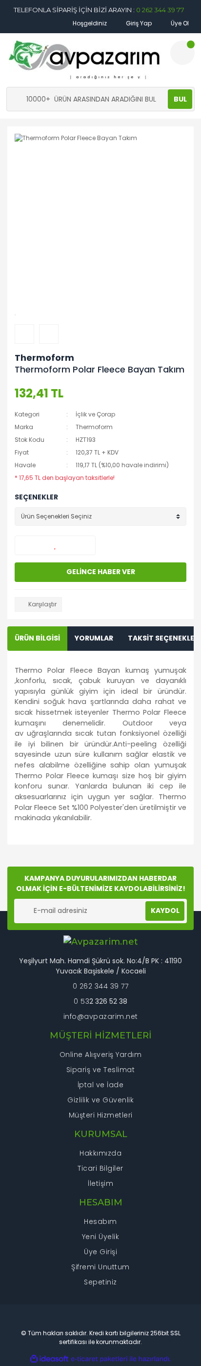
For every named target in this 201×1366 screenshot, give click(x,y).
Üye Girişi (100, 1252)
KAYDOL (165, 910)
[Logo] (85, 60)
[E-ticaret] (99, 1358)
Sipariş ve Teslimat (100, 1070)
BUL (180, 99)
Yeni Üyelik (101, 1237)
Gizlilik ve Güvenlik (100, 1100)
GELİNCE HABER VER (100, 572)
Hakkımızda (100, 1153)
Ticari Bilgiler (100, 1168)
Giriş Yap (138, 23)
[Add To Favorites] (55, 545)
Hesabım (100, 1221)
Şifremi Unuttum (100, 1267)
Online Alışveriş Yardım (101, 1054)
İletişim (100, 1183)
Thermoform (44, 358)
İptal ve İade (101, 1085)
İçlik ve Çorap (95, 414)
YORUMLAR (94, 638)
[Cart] (182, 53)
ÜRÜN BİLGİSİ (37, 638)
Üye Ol (179, 23)
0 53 (81, 1001)
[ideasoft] (49, 1359)
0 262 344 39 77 (160, 10)
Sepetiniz (100, 1282)
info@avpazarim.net (100, 1016)
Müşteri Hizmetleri (101, 1115)
